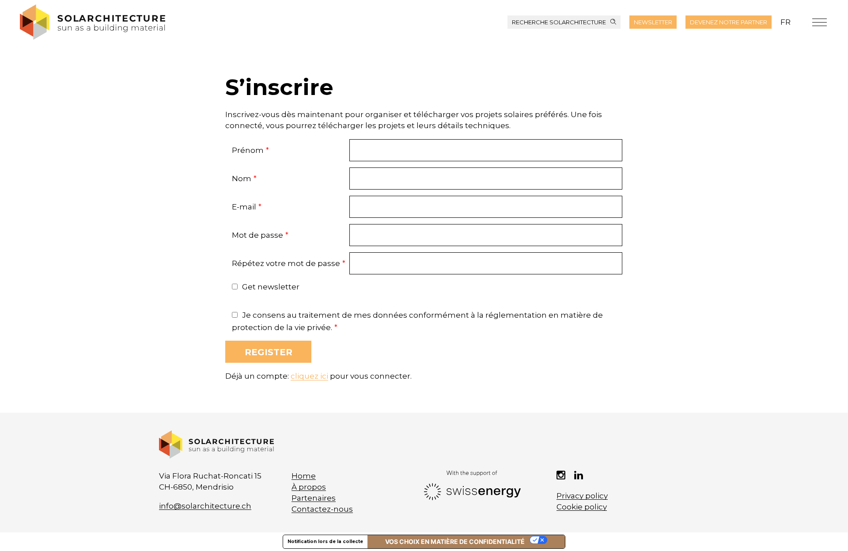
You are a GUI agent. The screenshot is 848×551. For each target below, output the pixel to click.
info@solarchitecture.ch (205, 506)
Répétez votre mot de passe (288, 263)
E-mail (246, 206)
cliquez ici (309, 376)
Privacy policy (582, 495)
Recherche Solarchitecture (559, 22)
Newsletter (653, 22)
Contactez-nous (322, 509)
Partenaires (314, 498)
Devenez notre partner (728, 22)
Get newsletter (270, 286)
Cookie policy (581, 506)
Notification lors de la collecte (325, 541)
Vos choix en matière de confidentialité (455, 541)
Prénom (250, 150)
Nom (244, 178)
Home (304, 475)
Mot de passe (260, 235)
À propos (309, 487)
